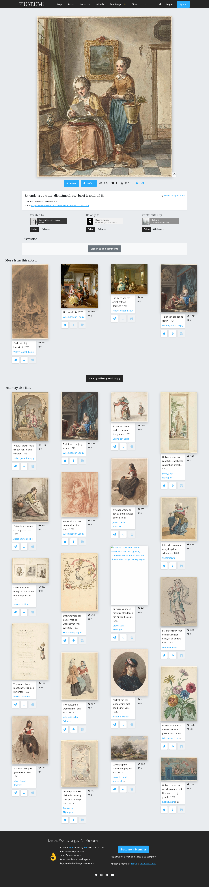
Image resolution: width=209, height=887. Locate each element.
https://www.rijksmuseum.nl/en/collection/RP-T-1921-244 (60, 205)
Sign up (183, 4)
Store (134, 4)
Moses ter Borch (21, 604)
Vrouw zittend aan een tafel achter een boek (73, 525)
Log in (169, 4)
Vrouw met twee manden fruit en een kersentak (23, 688)
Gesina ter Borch (21, 696)
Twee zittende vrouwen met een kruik (72, 708)
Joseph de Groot (121, 716)
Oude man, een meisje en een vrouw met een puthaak (23, 591)
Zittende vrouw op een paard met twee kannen (123, 513)
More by (104, 378)
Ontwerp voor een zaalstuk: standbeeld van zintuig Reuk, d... (123, 612)
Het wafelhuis (70, 312)
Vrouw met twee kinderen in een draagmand (121, 430)
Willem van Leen (170, 738)
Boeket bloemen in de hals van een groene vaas (171, 729)
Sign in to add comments (104, 248)
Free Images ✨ (118, 4)
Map (59, 4)
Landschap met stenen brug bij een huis (122, 768)
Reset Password (148, 863)
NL (124, 781)
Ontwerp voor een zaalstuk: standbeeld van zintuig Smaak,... (172, 461)
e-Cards (100, 4)
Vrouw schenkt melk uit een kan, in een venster (23, 449)
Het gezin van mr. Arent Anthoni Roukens (121, 301)
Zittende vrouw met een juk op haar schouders (172, 549)
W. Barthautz (168, 557)
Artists (71, 4)
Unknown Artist (170, 647)
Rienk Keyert (168, 801)
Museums (85, 4)
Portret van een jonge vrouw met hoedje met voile (121, 703)
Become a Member (133, 849)
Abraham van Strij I (23, 538)
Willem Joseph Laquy (174, 195)
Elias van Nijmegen (72, 632)
